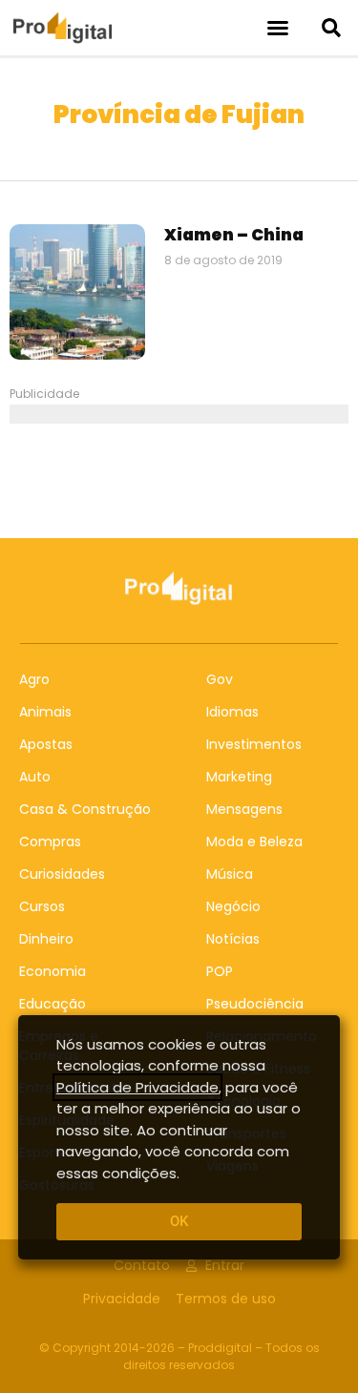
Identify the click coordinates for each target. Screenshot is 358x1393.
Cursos (42, 906)
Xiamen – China (234, 234)
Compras (50, 841)
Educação (52, 1003)
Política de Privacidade (137, 1087)
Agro (34, 679)
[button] (278, 27)
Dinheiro (46, 938)
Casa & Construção (85, 809)
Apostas (46, 744)
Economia (52, 971)
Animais (45, 711)
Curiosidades (62, 874)
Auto (35, 776)
